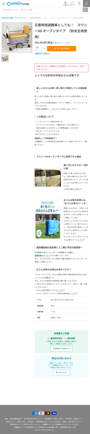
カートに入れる (63, 48)
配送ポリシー (78, 419)
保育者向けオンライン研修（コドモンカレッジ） (25, 424)
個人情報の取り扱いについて (33, 419)
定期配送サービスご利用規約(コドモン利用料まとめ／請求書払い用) (36, 427)
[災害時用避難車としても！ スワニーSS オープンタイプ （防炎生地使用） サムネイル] (4, 58)
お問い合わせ (21, 421)
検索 (6, 419)
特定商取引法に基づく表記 (53, 419)
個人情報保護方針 (16, 419)
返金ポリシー (10, 421)
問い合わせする (61, 372)
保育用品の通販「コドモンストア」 (14, 18)
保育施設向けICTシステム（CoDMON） (48, 421)
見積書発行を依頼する (42, 53)
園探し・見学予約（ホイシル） (72, 421)
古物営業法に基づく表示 (68, 427)
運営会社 (31, 421)
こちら (53, 109)
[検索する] (85, 10)
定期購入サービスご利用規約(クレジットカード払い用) (60, 424)
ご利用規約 (68, 419)
